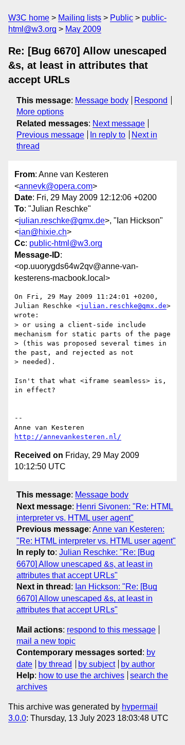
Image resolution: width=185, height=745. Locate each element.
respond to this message (111, 629)
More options (40, 111)
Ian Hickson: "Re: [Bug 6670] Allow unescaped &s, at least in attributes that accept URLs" (86, 598)
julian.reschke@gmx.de (62, 220)
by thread (55, 664)
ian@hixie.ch (43, 231)
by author (138, 664)
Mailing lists (79, 17)
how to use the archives (81, 675)
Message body (101, 100)
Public (121, 17)
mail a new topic (46, 641)
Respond (151, 100)
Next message (118, 123)
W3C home (28, 17)
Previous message (50, 134)
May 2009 (83, 29)
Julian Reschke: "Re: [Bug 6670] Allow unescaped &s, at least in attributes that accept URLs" (85, 564)
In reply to (107, 134)
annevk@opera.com (55, 186)
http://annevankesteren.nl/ (67, 437)
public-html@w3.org (65, 243)
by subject (96, 664)
